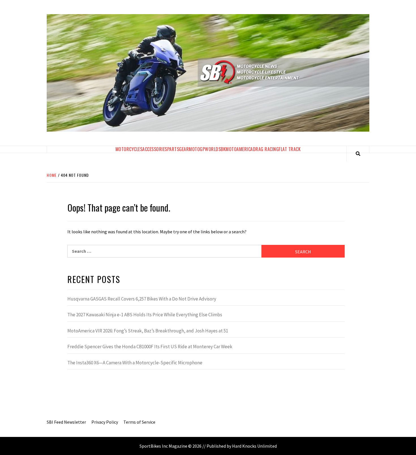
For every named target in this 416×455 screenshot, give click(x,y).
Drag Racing (266, 149)
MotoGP (197, 149)
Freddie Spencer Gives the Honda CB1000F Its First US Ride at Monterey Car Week (149, 346)
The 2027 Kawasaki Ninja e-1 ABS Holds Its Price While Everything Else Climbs (144, 315)
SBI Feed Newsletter (66, 422)
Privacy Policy (104, 422)
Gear (184, 149)
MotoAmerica (239, 149)
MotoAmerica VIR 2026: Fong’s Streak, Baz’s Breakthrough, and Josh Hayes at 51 (147, 331)
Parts (173, 149)
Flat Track (290, 149)
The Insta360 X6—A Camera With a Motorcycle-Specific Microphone (134, 363)
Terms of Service (139, 422)
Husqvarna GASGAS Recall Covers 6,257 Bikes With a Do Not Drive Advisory (141, 299)
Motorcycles (129, 149)
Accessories (154, 149)
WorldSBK (215, 149)
